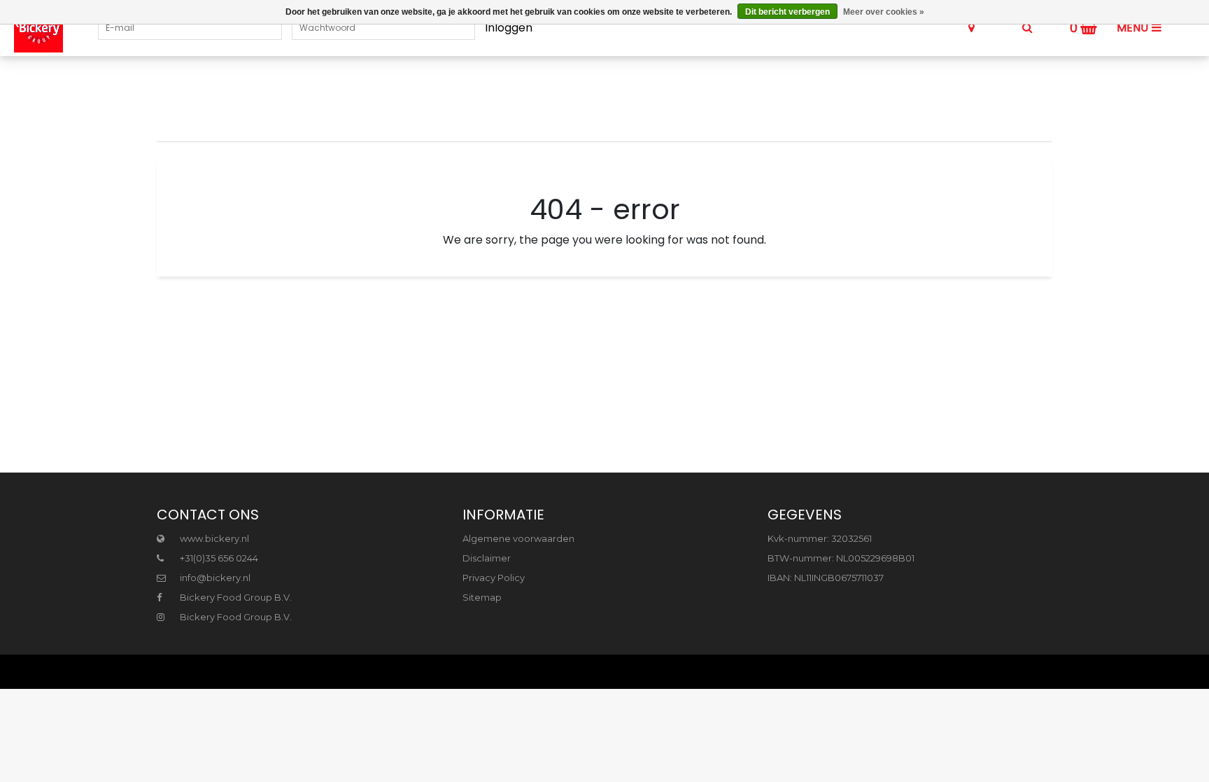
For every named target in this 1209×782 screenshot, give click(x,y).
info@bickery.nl (215, 577)
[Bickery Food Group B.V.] (31, 28)
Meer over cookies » (883, 12)
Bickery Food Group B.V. (235, 597)
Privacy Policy (493, 577)
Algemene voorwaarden (518, 538)
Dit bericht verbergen (787, 12)
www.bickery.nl (213, 538)
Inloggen (508, 28)
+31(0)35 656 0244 (218, 558)
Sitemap (482, 597)
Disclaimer (486, 558)
